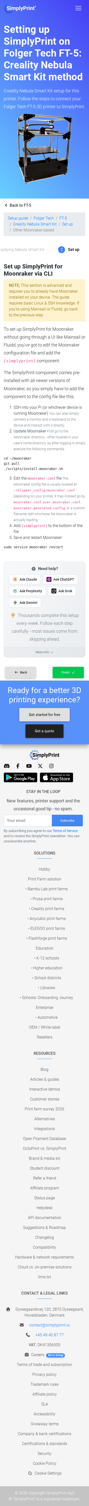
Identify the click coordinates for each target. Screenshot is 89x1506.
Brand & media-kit (44, 1158)
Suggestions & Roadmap (44, 1227)
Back (23, 672)
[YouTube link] (29, 766)
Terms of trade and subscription (44, 1364)
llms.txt (44, 1277)
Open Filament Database (44, 1138)
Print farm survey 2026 (44, 1109)
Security (44, 1453)
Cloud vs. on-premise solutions (44, 1267)
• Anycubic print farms (46, 918)
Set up (67, 224)
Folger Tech (44, 218)
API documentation (44, 1217)
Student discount (44, 1168)
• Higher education (47, 968)
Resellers (44, 1037)
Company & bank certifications (44, 1433)
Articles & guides (44, 1079)
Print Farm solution (44, 879)
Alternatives (44, 1119)
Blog (44, 1069)
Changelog (44, 1237)
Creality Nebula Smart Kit (35, 224)
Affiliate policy (44, 1394)
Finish (65, 672)
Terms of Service (65, 831)
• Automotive (46, 1017)
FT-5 (63, 218)
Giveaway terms (45, 1424)
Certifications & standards (44, 1443)
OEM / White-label (44, 1027)
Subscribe (67, 820)
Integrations (44, 1128)
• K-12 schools (46, 958)
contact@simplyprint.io (49, 1325)
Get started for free (44, 714)
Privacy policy (44, 1374)
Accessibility (44, 1414)
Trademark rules (44, 1384)
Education (44, 948)
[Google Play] (20, 777)
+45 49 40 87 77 (49, 1335)
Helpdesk (45, 1207)
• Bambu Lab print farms (46, 889)
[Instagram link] (51, 766)
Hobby (44, 869)
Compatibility (44, 1247)
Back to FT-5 (20, 205)
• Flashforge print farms (46, 938)
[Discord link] (7, 766)
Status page (44, 1198)
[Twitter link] (40, 766)
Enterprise (44, 1007)
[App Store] (56, 777)
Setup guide (18, 218)
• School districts (46, 978)
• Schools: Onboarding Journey (46, 997)
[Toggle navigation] (78, 8)
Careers (46, 1354)
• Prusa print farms (46, 898)
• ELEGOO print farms (46, 928)
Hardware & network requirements (44, 1257)
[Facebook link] (18, 766)
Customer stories (44, 1099)
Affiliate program (44, 1188)
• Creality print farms (46, 908)
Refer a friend (44, 1178)
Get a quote (44, 731)
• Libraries (46, 987)
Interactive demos (44, 1089)
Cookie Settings (48, 1473)
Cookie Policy (44, 1463)
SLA (44, 1404)
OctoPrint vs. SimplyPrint (44, 1148)
